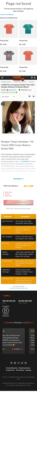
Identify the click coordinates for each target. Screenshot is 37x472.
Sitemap (28, 370)
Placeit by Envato (24, 368)
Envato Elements (11, 368)
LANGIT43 (12, 90)
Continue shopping (6, 14)
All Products (20, 370)
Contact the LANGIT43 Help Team (18, 288)
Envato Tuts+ (10, 370)
